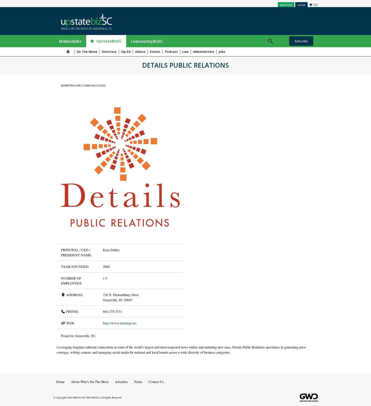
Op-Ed (126, 51)
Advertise (121, 381)
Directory (109, 51)
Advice (140, 51)
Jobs (222, 51)
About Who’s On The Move (90, 381)
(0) (315, 4)
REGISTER (286, 5)
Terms (138, 381)
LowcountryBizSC (147, 41)
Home (60, 381)
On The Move (86, 51)
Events (155, 51)
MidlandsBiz (70, 41)
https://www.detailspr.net (119, 323)
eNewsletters (203, 51)
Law (185, 51)
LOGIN (301, 5)
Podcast (171, 51)
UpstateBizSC (109, 41)
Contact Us (156, 381)
